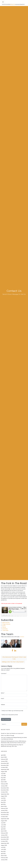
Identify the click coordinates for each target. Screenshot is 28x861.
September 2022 (5, 843)
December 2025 (5, 763)
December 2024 (5, 788)
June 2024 (3, 800)
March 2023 (4, 831)
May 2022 (3, 851)
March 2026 (4, 757)
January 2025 (4, 786)
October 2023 (4, 816)
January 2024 (4, 810)
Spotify (4, 625)
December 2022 (5, 837)
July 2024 (3, 798)
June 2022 (3, 849)
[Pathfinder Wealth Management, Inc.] (13, 4)
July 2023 (3, 822)
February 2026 (4, 759)
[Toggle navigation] (3, 2)
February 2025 (4, 784)
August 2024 (4, 796)
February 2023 (4, 833)
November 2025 (4, 765)
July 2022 (3, 847)
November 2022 (4, 839)
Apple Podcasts (6, 622)
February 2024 (4, 808)
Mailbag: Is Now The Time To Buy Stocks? (13, 662)
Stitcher (4, 627)
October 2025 (4, 767)
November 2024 (5, 790)
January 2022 (4, 859)
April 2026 (3, 755)
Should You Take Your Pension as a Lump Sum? (12, 733)
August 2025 (4, 771)
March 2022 (4, 855)
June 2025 (3, 775)
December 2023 (5, 812)
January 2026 (4, 761)
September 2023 (5, 818)
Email (2, 698)
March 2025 (4, 781)
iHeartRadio (5, 629)
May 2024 (3, 802)
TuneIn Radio (5, 630)
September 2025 (5, 769)
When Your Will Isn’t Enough (7, 735)
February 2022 (4, 857)
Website (3, 704)
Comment (4, 673)
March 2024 (4, 806)
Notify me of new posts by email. (10, 714)
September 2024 (5, 794)
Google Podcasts (6, 624)
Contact (22, 636)
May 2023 (3, 827)
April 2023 (3, 829)
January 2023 (4, 835)
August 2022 (4, 845)
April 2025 (3, 779)
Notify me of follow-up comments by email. (12, 710)
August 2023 (4, 820)
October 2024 (4, 792)
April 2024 (3, 804)
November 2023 (4, 814)
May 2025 (3, 777)
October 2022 (4, 841)
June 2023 (3, 825)
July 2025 (3, 773)
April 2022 (3, 853)
